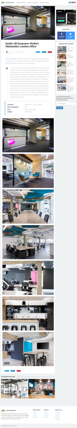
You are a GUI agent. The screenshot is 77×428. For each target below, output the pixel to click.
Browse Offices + (21, 2)
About (47, 2)
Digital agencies (20, 52)
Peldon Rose (28, 112)
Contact (35, 417)
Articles (42, 2)
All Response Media (11, 59)
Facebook (57, 412)
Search (29, 2)
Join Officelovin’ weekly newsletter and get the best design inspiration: (64, 98)
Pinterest (57, 419)
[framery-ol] (66, 18)
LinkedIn (57, 414)
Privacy (35, 414)
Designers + (35, 2)
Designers (46, 414)
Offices (46, 412)
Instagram (57, 417)
